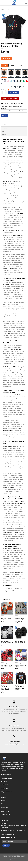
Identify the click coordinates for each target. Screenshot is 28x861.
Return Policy (4, 784)
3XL (17, 86)
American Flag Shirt (14, 241)
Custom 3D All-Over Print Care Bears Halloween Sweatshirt (20, 688)
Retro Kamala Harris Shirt (11, 446)
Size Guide (7, 59)
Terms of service (5, 811)
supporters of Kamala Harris (10, 148)
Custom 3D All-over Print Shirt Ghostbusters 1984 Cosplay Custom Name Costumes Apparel (20, 619)
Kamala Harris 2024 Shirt (17, 172)
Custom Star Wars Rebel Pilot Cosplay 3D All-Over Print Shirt (6, 618)
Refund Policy (4, 788)
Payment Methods (5, 814)
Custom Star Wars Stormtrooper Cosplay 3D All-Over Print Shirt (7, 643)
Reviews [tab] (4, 134)
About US (3, 800)
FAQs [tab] (3, 131)
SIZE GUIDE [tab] (4, 128)
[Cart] (26, 2)
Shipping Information (6, 792)
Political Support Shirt (17, 235)
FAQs (2, 804)
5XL (24, 86)
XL (11, 86)
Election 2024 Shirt (8, 268)
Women (12, 65)
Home (2, 9)
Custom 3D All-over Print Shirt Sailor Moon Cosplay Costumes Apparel (20, 665)
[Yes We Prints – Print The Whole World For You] (14, 2)
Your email (3, 108)
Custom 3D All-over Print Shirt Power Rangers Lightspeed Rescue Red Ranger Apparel (6, 688)
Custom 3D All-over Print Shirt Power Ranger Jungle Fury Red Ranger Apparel (6, 665)
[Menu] (2, 3)
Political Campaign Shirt (9, 308)
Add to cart (14, 92)
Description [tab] (5, 124)
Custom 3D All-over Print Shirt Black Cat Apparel (20, 642)
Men (5, 65)
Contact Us (4, 781)
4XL (20, 86)
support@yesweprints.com (7, 834)
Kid (21, 65)
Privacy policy (4, 807)
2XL (14, 86)
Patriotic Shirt (6, 333)
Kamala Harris (6, 576)
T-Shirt (7, 9)
